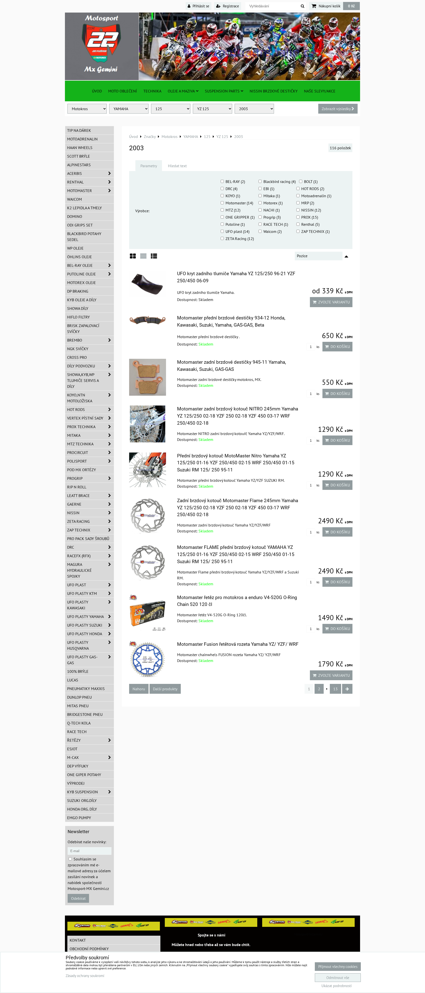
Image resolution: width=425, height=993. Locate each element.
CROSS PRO (77, 357)
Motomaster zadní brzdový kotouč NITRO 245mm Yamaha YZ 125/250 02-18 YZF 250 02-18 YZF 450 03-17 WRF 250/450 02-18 (237, 416)
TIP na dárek (79, 130)
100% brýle (78, 671)
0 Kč (351, 5)
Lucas (72, 679)
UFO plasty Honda (84, 633)
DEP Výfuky (77, 766)
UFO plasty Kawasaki (77, 605)
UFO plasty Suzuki (84, 625)
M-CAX (73, 757)
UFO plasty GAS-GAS (82, 659)
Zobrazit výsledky (336, 108)
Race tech (77, 731)
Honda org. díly (82, 809)
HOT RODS (76, 409)
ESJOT (72, 748)
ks (317, 347)
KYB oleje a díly (81, 299)
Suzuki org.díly (82, 800)
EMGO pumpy (79, 817)
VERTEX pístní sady (85, 418)
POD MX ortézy (81, 469)
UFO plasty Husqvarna (78, 645)
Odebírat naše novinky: (87, 841)
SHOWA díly (77, 308)
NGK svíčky (77, 348)
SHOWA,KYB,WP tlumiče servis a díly (83, 380)
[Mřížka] (133, 258)
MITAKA (73, 435)
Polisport (77, 461)
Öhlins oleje (79, 256)
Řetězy (74, 740)
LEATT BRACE (78, 495)
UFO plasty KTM (82, 593)
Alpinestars (79, 164)
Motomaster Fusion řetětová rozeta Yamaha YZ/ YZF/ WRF (238, 644)
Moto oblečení (122, 91)
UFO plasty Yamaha (85, 616)
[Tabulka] (154, 258)
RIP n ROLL (76, 486)
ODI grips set (80, 225)
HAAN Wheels (79, 147)
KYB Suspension (82, 791)
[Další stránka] (347, 689)
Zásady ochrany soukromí (85, 975)
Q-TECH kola (79, 723)
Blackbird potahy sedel (84, 236)
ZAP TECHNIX (78, 529)
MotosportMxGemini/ (308, 934)
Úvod (97, 91)
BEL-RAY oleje (80, 265)
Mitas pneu (78, 705)
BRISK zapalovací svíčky (83, 328)
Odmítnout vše (337, 977)
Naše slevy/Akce (319, 91)
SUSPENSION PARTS (222, 91)
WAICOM (74, 199)
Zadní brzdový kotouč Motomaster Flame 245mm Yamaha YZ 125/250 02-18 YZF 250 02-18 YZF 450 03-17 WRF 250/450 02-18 (237, 508)
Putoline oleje (81, 273)
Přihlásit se (200, 5)
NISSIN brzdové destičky (274, 91)
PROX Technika (81, 426)
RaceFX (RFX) (79, 555)
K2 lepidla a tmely (84, 207)
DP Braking (77, 291)
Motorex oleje (81, 282)
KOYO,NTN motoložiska (79, 397)
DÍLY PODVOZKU (81, 365)
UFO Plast (76, 584)
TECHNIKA (152, 91)
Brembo (74, 340)
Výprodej (76, 783)
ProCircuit (77, 452)
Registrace (230, 5)
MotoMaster (79, 190)
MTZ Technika (80, 443)
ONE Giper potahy (84, 774)
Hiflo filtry (78, 317)
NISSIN (73, 512)
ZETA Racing (78, 521)
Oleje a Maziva (181, 91)
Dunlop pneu (79, 697)
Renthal (75, 182)
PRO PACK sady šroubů (88, 538)
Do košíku (339, 346)
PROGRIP (75, 478)
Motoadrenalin (82, 138)
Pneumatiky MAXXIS (86, 688)
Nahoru (139, 688)
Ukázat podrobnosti (336, 986)
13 (335, 688)
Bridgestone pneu (85, 714)
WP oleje (75, 248)
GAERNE (74, 504)
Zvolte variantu (333, 302)
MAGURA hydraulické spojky (79, 570)
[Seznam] (143, 258)
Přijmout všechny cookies (337, 966)
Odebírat (78, 898)
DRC (70, 547)
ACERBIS (74, 173)
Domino (74, 216)
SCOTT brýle (78, 156)
